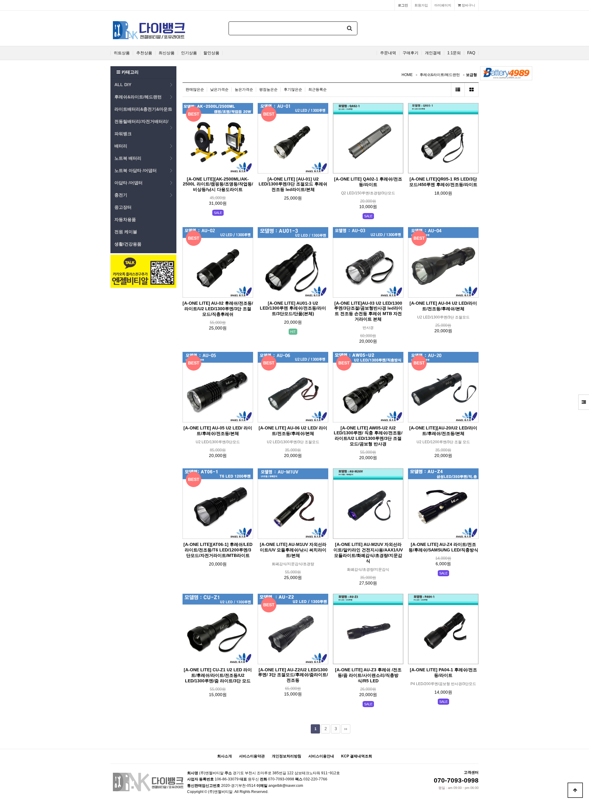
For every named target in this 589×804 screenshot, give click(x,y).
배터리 (120, 145)
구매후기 (410, 53)
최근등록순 (317, 89)
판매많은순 (195, 89)
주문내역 (388, 53)
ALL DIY (122, 84)
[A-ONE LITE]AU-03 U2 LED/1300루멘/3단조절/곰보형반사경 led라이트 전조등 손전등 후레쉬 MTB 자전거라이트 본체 (368, 311)
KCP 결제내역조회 (356, 756)
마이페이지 (442, 5)
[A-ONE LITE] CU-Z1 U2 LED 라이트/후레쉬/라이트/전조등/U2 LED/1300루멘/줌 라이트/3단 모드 (218, 675)
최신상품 (167, 53)
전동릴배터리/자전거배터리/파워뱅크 (141, 127)
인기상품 (189, 53)
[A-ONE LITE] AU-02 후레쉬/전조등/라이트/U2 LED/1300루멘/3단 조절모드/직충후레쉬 (218, 309)
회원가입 (421, 5)
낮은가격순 (219, 89)
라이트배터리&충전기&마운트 (143, 109)
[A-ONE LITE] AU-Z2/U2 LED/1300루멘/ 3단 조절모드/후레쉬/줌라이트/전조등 (293, 675)
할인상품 (211, 53)
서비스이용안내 (321, 756)
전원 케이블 (125, 231)
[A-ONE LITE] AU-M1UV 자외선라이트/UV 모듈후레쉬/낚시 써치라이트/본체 (293, 550)
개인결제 (433, 53)
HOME (407, 75)
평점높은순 (268, 89)
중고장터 (123, 207)
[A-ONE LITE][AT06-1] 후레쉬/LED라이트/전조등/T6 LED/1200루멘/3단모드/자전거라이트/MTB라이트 (217, 550)
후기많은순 (293, 89)
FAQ (471, 53)
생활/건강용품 (127, 244)
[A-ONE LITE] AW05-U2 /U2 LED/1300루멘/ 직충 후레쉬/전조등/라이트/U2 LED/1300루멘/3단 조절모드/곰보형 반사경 (368, 435)
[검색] (349, 28)
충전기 (120, 194)
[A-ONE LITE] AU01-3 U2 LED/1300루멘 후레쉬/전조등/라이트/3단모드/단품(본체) (293, 308)
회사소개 (224, 756)
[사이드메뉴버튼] (583, 402)
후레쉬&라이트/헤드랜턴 (138, 96)
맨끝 (345, 729)
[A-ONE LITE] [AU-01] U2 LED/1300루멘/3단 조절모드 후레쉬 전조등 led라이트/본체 (293, 184)
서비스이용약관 (252, 756)
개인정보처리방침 (286, 756)
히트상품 (122, 53)
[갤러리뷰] (472, 90)
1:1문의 (454, 53)
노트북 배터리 (127, 158)
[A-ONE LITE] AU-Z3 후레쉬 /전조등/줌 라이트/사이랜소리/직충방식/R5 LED (368, 675)
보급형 (471, 75)
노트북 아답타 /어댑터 (135, 170)
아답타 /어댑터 (128, 182)
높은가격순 (244, 89)
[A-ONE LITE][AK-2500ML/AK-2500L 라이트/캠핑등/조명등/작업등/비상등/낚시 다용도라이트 (218, 184)
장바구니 (468, 5)
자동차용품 (125, 219)
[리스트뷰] (458, 90)
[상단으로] (575, 790)
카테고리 (129, 72)
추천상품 (144, 53)
